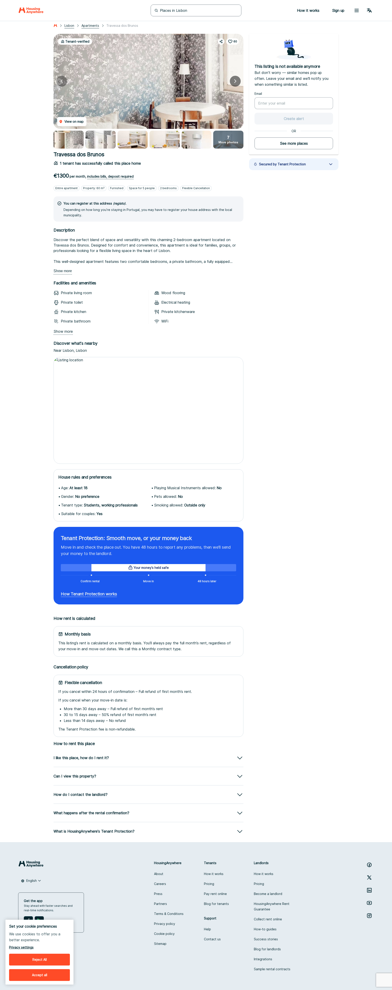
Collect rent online (268, 919)
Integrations (263, 959)
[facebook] (369, 864)
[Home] (31, 10)
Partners (160, 904)
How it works (213, 874)
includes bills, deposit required (110, 176)
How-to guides (265, 929)
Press (158, 894)
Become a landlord (268, 894)
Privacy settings (21, 947)
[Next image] (235, 81)
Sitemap (160, 944)
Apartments (90, 25)
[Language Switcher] (369, 10)
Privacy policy (164, 924)
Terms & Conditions (169, 914)
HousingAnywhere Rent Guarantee (271, 906)
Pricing (209, 884)
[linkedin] (369, 890)
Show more (63, 271)
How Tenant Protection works (89, 594)
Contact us (212, 939)
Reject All (39, 959)
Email (258, 93)
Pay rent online (215, 894)
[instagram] (369, 915)
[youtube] (369, 902)
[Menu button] (356, 10)
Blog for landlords (267, 949)
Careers (160, 884)
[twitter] (369, 877)
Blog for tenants (216, 904)
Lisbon (69, 25)
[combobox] (31, 881)
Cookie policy (164, 934)
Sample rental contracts (272, 969)
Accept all (39, 975)
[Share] (221, 41)
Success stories (266, 939)
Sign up (338, 10)
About (158, 874)
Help (207, 929)
